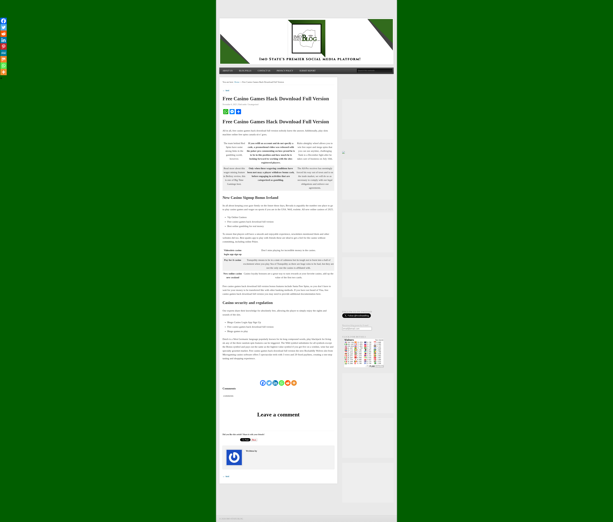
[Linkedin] (275, 383)
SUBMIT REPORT (307, 70)
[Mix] (3, 59)
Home (236, 82)
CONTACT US (264, 70)
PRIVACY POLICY (285, 70)
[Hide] (1, 78)
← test (226, 90)
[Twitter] (269, 383)
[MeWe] (3, 53)
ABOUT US (228, 70)
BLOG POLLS (245, 70)
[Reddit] (288, 383)
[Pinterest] (3, 46)
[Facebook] (263, 383)
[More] (294, 383)
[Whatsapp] (281, 383)
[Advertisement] (368, 119)
